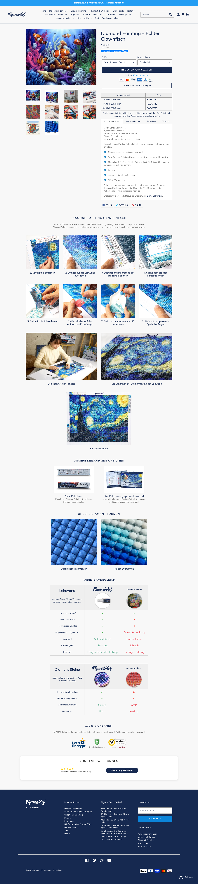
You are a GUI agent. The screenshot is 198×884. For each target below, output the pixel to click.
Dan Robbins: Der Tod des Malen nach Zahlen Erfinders (114, 832)
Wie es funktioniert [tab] (133, 121)
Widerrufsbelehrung (73, 815)
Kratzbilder (143, 843)
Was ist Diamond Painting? (113, 836)
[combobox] (157, 14)
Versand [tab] (165, 121)
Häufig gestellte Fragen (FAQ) (78, 824)
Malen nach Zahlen (146, 837)
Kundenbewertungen (147, 834)
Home (67, 833)
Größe (104, 57)
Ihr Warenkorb (144, 846)
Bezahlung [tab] (151, 121)
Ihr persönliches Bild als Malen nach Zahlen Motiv (115, 826)
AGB (66, 830)
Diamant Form (143, 57)
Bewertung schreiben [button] (122, 770)
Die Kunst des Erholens (112, 839)
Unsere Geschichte (73, 808)
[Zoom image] (61, 57)
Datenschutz (70, 827)
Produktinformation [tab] (111, 121)
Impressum (69, 821)
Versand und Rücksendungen (78, 812)
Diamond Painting (154, 196)
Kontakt (68, 818)
